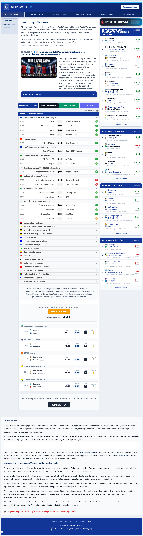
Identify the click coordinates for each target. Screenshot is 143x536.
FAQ (4, 32)
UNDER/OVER (69, 105)
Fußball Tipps (93, 110)
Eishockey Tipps (60, 14)
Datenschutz (57, 522)
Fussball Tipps (36, 14)
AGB (89, 522)
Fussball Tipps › (121, 124)
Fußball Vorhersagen (88, 452)
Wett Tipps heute (13, 14)
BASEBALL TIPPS (9, 24)
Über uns (69, 522)
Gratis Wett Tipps (122, 455)
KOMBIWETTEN (59, 405)
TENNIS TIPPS (8, 20)
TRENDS (89, 105)
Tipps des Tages (130, 14)
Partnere (6, 28)
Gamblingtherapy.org (83, 529)
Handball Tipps (106, 14)
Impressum (80, 522)
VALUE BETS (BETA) (48, 105)
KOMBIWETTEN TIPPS (28, 105)
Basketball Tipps (83, 14)
